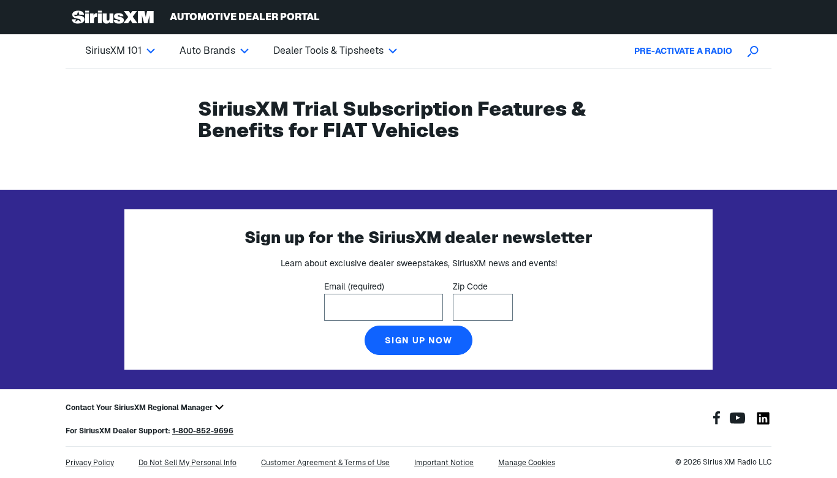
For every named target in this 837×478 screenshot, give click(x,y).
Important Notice (444, 463)
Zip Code (470, 286)
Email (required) (354, 286)
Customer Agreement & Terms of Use (325, 463)
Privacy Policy (90, 463)
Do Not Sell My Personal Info (187, 463)
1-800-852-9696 (202, 431)
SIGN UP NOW (418, 340)
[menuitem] (132, 50)
